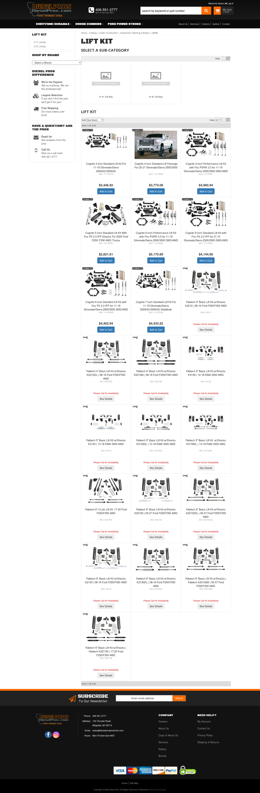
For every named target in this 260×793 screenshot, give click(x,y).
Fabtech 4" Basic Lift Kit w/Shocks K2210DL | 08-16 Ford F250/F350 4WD (106, 374)
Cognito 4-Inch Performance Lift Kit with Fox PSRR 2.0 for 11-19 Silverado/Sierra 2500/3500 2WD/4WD (206, 167)
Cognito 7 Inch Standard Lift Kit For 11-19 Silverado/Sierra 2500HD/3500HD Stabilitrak (156, 305)
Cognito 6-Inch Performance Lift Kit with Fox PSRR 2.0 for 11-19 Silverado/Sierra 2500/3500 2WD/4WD (156, 236)
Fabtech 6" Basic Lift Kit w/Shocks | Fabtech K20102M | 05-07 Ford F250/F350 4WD (205, 582)
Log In (230, 3)
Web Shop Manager (157, 789)
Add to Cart (106, 191)
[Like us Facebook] (48, 734)
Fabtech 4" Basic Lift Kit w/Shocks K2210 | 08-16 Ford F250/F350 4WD (206, 303)
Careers (205, 23)
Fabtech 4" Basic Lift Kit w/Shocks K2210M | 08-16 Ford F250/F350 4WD (156, 373)
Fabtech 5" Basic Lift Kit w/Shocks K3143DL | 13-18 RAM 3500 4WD (156, 442)
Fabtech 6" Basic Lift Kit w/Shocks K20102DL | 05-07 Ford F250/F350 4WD (206, 513)
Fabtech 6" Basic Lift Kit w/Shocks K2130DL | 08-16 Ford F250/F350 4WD (156, 582)
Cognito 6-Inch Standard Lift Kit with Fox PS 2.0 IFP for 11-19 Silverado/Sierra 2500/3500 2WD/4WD (106, 305)
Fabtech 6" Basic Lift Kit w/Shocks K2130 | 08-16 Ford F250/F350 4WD (106, 580)
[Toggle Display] (226, 58)
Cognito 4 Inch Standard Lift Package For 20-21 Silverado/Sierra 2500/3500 (155, 165)
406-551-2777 (99, 715)
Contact (226, 23)
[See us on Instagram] (56, 734)
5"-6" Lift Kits (156, 96)
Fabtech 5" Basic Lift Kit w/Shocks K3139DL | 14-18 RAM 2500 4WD (206, 442)
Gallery (215, 23)
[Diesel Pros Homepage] (49, 6)
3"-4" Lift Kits (106, 96)
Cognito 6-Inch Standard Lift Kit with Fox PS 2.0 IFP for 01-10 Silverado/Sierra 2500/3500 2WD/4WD (206, 236)
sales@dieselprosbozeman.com (108, 730)
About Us (182, 23)
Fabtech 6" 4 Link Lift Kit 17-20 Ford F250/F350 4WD (106, 511)
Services (194, 23)
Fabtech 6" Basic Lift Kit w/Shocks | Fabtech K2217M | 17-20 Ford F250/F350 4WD (105, 651)
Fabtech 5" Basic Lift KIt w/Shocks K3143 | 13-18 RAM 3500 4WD (106, 442)
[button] (175, 15)
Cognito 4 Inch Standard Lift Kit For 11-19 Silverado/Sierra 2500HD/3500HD (106, 167)
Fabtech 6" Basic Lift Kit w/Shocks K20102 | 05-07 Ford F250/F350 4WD (156, 511)
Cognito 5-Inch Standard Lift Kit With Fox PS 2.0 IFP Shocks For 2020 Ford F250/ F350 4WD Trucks (106, 236)
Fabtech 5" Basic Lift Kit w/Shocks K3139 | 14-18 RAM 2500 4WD (206, 373)
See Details (206, 329)
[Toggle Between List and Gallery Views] (226, 120)
